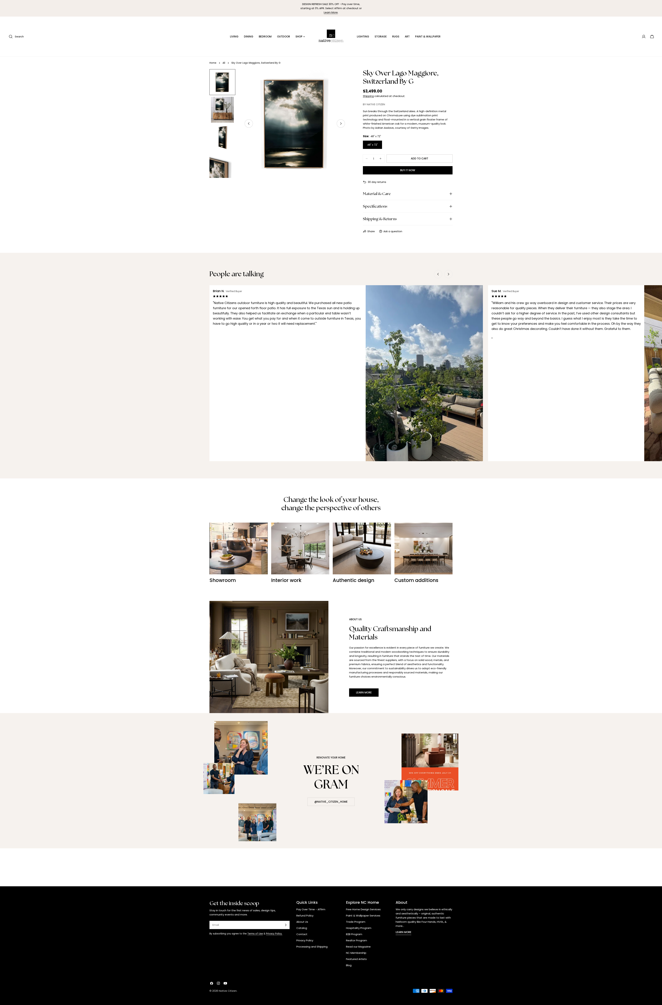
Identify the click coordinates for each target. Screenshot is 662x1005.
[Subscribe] (285, 925)
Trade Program (355, 922)
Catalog (301, 928)
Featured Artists (356, 959)
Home (212, 63)
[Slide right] (341, 123)
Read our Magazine (358, 946)
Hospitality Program (358, 928)
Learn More (331, 12)
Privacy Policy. (274, 933)
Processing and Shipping (312, 946)
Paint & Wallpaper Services (363, 915)
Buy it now (407, 170)
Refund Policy (304, 915)
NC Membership (356, 953)
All (224, 63)
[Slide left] (249, 123)
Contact (301, 934)
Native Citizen (228, 991)
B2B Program (354, 934)
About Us (302, 922)
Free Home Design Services (363, 909)
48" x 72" (372, 144)
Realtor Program (356, 940)
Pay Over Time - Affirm (310, 909)
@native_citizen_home (331, 801)
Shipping (368, 96)
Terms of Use (255, 933)
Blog (349, 965)
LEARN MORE (403, 932)
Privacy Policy (304, 940)
